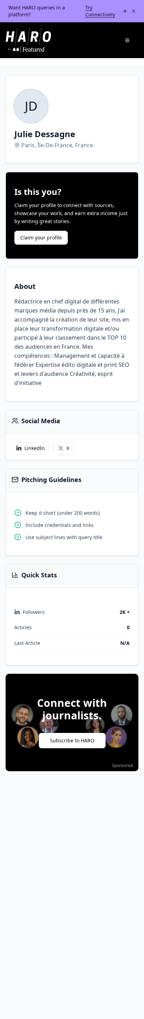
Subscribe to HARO (72, 740)
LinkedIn (34, 448)
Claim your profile (41, 237)
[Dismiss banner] (133, 11)
